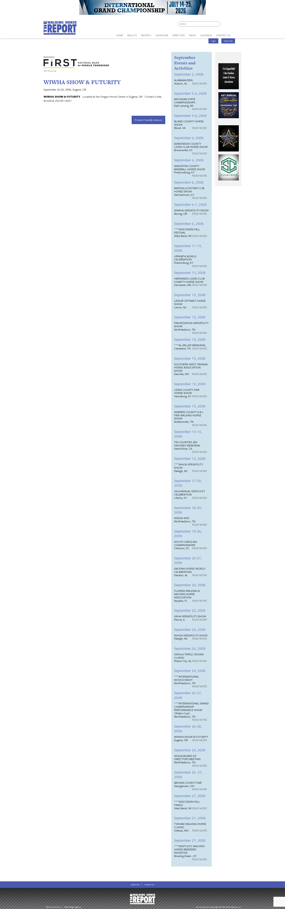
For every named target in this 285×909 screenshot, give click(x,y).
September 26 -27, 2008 (188, 774)
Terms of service (53, 907)
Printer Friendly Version (148, 120)
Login (213, 40)
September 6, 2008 (189, 137)
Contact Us (149, 884)
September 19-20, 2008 (188, 533)
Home (119, 35)
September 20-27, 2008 (188, 560)
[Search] (218, 24)
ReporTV (146, 35)
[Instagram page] (237, 25)
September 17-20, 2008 (188, 483)
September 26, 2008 (190, 749)
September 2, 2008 (189, 74)
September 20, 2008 (190, 584)
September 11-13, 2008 (188, 248)
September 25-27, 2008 (188, 695)
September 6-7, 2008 (190, 204)
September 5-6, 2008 (190, 93)
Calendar (206, 35)
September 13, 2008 (190, 272)
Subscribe (228, 40)
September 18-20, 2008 (188, 510)
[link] (119, 34)
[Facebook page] (224, 25)
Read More (199, 83)
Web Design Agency (72, 907)
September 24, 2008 (190, 670)
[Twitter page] (231, 25)
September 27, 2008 (190, 795)
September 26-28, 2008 (188, 728)
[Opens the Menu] (237, 34)
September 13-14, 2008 (188, 434)
